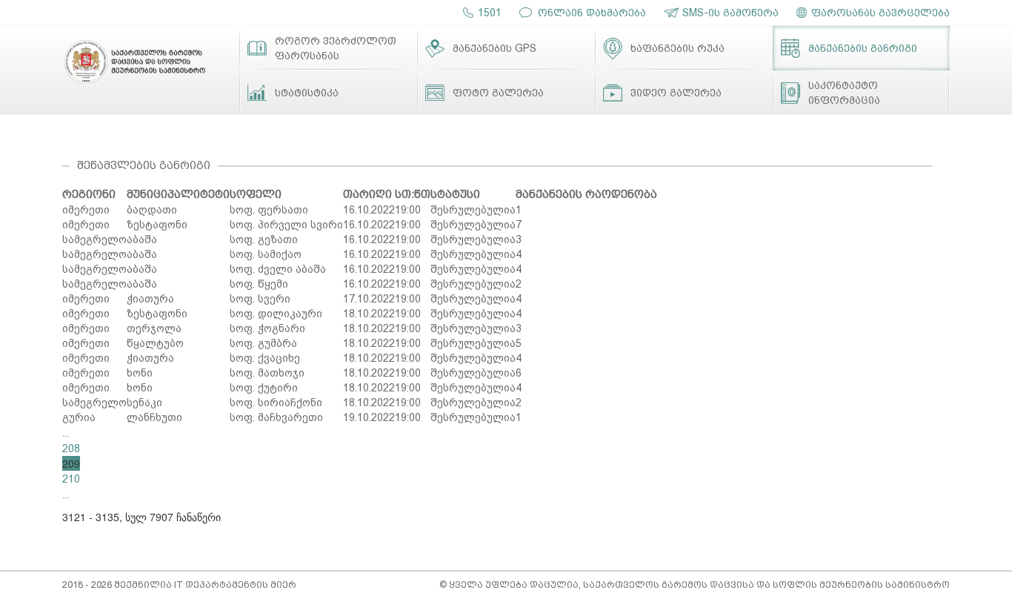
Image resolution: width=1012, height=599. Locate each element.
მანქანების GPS (494, 48)
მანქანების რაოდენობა (586, 194)
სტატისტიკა (307, 93)
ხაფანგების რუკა (677, 48)
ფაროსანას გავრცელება (880, 12)
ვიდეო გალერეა (676, 93)
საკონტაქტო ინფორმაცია (844, 92)
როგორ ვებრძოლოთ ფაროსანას (335, 48)
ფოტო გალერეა (498, 93)
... (65, 433)
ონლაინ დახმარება (592, 12)
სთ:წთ (412, 194)
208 (71, 448)
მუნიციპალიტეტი (178, 194)
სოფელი (256, 194)
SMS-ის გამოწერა (730, 12)
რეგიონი (89, 194)
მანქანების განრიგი (862, 48)
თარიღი (367, 194)
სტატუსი (455, 194)
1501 (490, 12)
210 (71, 479)
